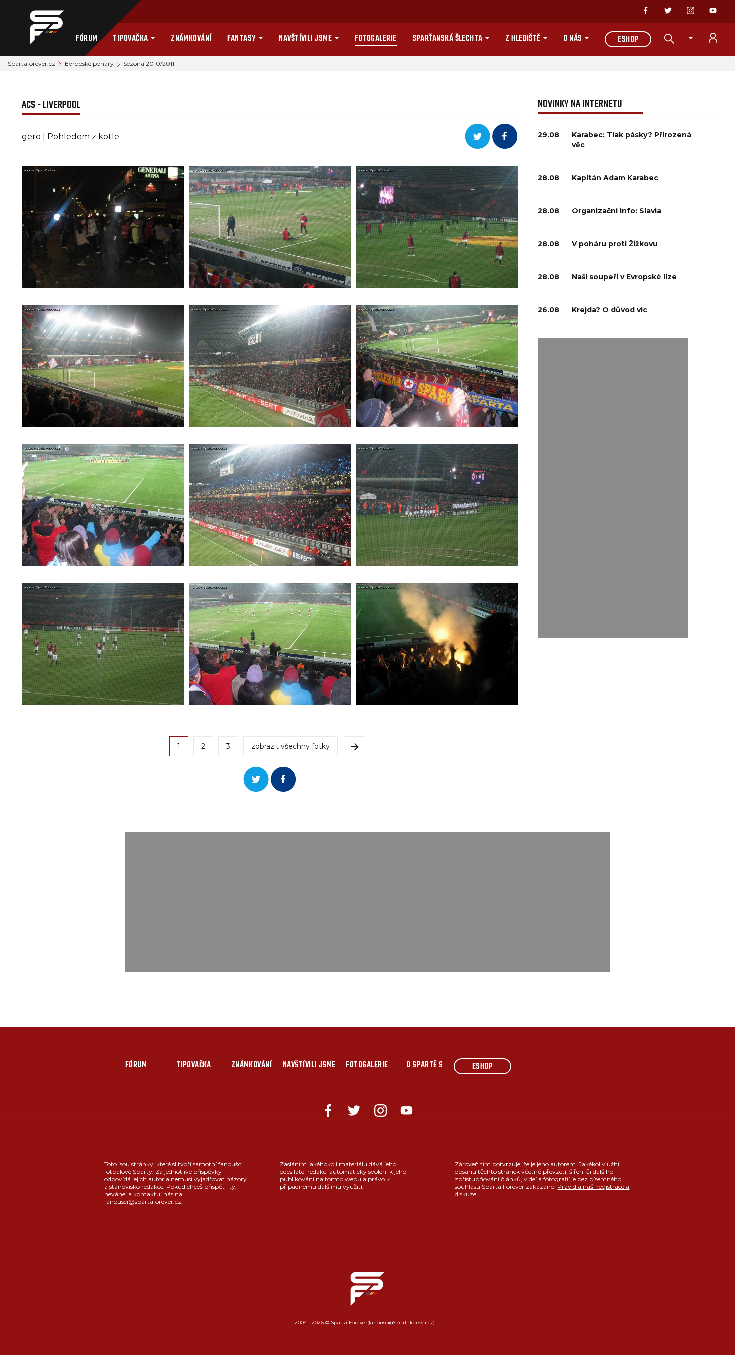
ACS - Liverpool (51, 105)
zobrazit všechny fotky (291, 746)
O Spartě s (425, 1065)
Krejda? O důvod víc (610, 309)
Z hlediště (523, 38)
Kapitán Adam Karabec (615, 177)
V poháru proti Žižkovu (615, 243)
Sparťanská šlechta (447, 38)
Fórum (87, 38)
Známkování (191, 38)
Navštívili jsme (305, 38)
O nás (573, 38)
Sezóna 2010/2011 (149, 63)
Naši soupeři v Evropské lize (624, 276)
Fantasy (242, 38)
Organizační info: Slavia (617, 210)
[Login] (719, 37)
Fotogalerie (376, 38)
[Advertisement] (613, 488)
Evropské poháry (89, 63)
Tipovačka (130, 38)
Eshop (628, 39)
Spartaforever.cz (32, 63)
